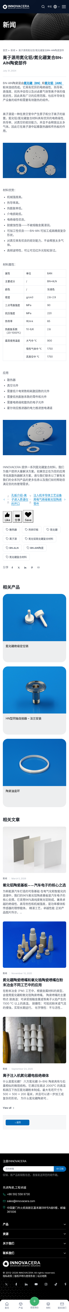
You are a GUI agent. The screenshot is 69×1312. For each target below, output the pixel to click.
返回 (18, 1122)
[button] (38, 567)
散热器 (13, 529)
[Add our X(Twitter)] (6, 1284)
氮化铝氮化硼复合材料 (40, 538)
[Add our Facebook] (16, 1284)
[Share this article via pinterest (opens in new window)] (32, 567)
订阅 (61, 1168)
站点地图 (42, 1276)
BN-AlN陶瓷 (37, 547)
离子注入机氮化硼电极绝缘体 (26, 1075)
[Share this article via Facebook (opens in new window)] (12, 567)
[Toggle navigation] (64, 7)
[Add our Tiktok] (55, 1284)
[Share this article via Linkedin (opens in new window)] (25, 567)
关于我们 (8, 1243)
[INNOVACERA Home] (21, 1263)
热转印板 (33, 529)
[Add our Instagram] (46, 1284)
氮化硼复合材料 (18, 557)
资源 (5, 1234)
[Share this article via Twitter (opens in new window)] (19, 567)
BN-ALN (14, 547)
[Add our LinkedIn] (26, 1284)
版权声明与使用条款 (24, 1276)
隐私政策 (7, 1276)
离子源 (13, 538)
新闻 (5, 878)
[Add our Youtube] (36, 1284)
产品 (5, 1224)
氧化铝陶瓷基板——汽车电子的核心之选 (34, 885)
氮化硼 (54, 529)
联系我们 (8, 1253)
